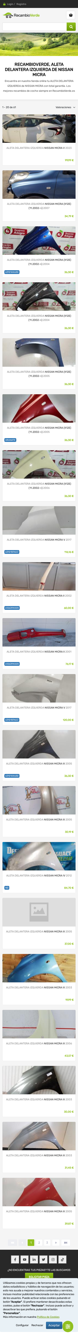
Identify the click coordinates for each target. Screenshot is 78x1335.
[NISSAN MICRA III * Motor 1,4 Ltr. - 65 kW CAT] (39, 240)
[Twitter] (43, 1259)
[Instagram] (53, 1259)
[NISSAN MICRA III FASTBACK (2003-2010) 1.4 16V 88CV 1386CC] (39, 968)
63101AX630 (12, 272)
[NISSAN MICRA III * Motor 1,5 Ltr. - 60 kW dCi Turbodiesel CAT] (39, 352)
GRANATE (10, 440)
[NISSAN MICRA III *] (39, 184)
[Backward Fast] (12, 1242)
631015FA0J (11, 552)
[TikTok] (62, 1259)
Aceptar (54, 1325)
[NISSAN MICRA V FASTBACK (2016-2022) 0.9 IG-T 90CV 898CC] (39, 520)
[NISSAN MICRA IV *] (39, 856)
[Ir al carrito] (70, 15)
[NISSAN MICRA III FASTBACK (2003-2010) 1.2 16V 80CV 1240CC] (39, 744)
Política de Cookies (48, 1317)
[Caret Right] (56, 1242)
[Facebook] (15, 1259)
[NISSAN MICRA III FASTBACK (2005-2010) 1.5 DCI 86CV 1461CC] (39, 1024)
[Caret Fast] (22, 1242)
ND (6, 887)
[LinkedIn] (34, 1259)
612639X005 (12, 608)
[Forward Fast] (65, 1242)
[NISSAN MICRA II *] (39, 576)
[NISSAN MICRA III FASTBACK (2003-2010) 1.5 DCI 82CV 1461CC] (39, 800)
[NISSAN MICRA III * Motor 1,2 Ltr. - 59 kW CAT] (39, 296)
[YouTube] (24, 1259)
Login (10, 4)
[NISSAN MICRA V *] (39, 128)
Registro (21, 4)
